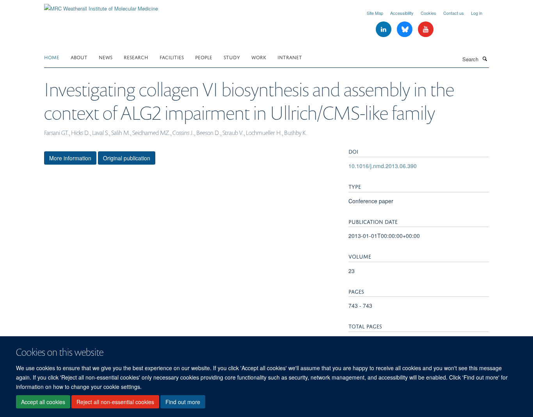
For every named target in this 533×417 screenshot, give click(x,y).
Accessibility (402, 13)
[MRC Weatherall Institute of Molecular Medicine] (101, 5)
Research (136, 56)
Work (258, 56)
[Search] (484, 58)
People (203, 56)
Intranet (289, 56)
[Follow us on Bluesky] (405, 29)
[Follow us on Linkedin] (384, 29)
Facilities (172, 56)
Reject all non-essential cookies (115, 402)
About (79, 56)
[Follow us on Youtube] (426, 29)
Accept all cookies (43, 402)
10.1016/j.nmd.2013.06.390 (382, 166)
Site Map (375, 13)
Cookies (428, 13)
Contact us (453, 13)
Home (51, 56)
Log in (476, 13)
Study (232, 56)
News (105, 56)
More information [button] (70, 158)
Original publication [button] (126, 158)
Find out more (182, 402)
